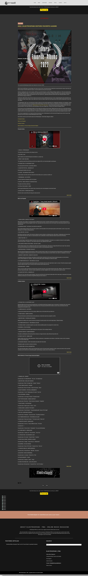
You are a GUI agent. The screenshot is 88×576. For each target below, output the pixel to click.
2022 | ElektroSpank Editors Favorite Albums (37, 26)
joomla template (40, 572)
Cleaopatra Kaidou (21, 118)
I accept (1, 575)
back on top (69, 195)
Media (55, 2)
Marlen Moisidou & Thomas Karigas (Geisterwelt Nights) (28, 125)
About (65, 2)
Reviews (50, 2)
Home (35, 2)
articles (20, 27)
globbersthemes (33, 572)
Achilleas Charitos (21, 123)
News (39, 2)
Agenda (60, 2)
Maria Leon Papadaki (22, 121)
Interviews (44, 2)
